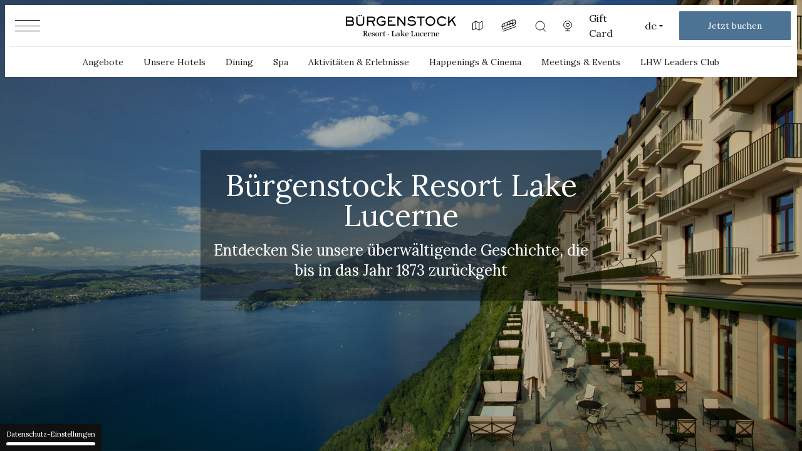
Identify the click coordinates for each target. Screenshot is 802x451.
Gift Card (601, 25)
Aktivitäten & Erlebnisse (358, 62)
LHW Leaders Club (679, 62)
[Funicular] (509, 25)
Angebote (103, 62)
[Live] (567, 25)
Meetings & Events (580, 62)
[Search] (540, 25)
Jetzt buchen (735, 25)
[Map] (477, 25)
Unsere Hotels (174, 62)
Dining (239, 62)
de (651, 25)
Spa (280, 62)
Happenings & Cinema (475, 62)
